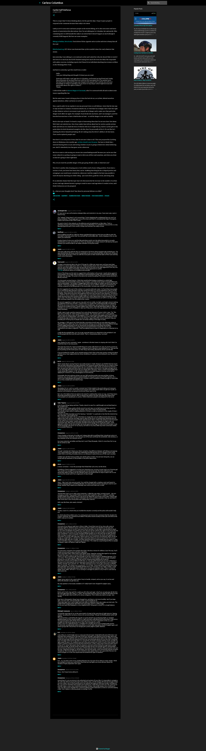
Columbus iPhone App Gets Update (143, 25)
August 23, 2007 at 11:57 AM (74, 210)
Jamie (59, 249)
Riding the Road (86, 195)
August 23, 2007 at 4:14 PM (71, 262)
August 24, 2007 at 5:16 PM (72, 433)
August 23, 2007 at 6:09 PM (68, 385)
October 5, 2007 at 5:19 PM (72, 491)
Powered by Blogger (104, 748)
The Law (107, 195)
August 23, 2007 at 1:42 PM (68, 249)
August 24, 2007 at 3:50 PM (73, 402)
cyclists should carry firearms (87, 142)
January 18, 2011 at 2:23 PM (72, 669)
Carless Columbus (52, 2)
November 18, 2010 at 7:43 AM (69, 658)
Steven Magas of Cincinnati (77, 90)
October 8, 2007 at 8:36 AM (68, 508)
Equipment (64, 195)
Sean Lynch (61, 262)
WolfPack (60, 232)
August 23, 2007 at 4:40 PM (68, 340)
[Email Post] (54, 194)
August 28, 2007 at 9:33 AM (68, 479)
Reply (59, 228)
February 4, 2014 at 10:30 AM (72, 678)
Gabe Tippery (62, 403)
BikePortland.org (58, 49)
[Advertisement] (85, 732)
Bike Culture (56, 195)
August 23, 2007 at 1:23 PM (70, 232)
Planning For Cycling (74, 195)
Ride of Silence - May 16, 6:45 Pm (142, 80)
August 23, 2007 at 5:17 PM (67, 361)
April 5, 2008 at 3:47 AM (71, 523)
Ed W (59, 361)
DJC (59, 632)
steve (59, 464)
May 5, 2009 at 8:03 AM (71, 589)
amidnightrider (62, 210)
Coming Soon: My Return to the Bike (143, 53)
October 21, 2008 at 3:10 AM (72, 548)
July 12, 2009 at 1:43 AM (76, 611)
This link (60, 270)
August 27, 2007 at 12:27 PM (68, 464)
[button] (54, 15)
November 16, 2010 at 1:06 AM (68, 632)
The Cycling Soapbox (97, 195)
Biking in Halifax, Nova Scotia (62, 41)
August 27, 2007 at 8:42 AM (68, 448)
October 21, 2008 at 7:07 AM (68, 577)
